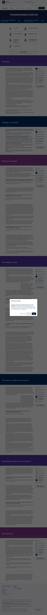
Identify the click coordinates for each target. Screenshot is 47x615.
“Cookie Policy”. (24, 309)
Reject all (28, 313)
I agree (34, 313)
